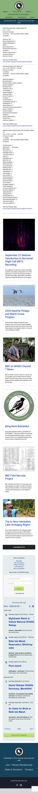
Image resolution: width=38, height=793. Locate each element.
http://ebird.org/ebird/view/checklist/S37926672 (18, 208)
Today (19, 729)
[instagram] (21, 785)
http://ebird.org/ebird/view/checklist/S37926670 (18, 126)
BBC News (19, 561)
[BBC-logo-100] (19, 2)
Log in (19, 588)
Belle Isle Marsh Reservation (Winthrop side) (20, 644)
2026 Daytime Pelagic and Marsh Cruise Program (17, 314)
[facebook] (17, 785)
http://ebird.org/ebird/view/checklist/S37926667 (18, 61)
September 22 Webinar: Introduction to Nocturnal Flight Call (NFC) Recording (19, 260)
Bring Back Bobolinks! (17, 426)
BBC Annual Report (19, 568)
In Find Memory (19, 566)
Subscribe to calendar (19, 735)
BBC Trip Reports (19, 563)
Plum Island (15, 665)
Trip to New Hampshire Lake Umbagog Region (18, 523)
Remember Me (20, 593)
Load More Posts (19, 547)
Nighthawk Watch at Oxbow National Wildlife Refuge (21, 622)
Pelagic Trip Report (19, 564)
